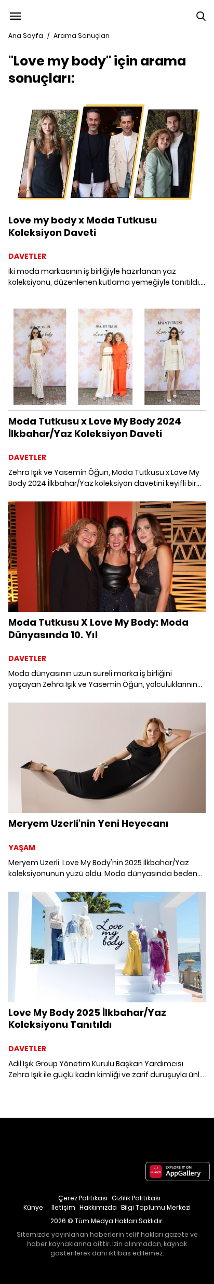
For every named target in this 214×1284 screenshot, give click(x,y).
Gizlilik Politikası (136, 1198)
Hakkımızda (98, 1207)
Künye (33, 1207)
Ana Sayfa (25, 35)
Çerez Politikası (83, 1198)
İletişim (63, 1207)
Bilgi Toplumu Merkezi (156, 1207)
